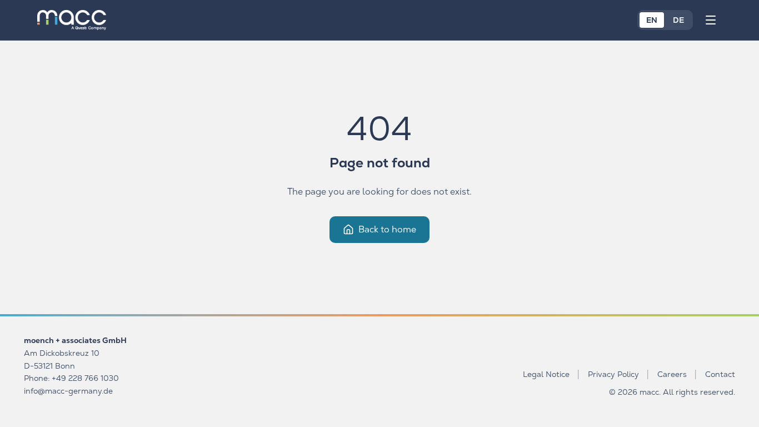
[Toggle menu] (711, 20)
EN (651, 20)
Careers (672, 374)
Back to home (387, 229)
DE (678, 20)
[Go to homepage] (71, 20)
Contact (720, 374)
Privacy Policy (613, 374)
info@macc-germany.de (68, 391)
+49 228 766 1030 (85, 378)
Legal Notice (546, 374)
